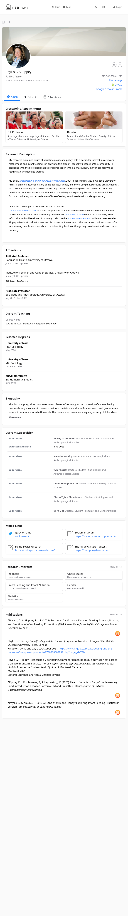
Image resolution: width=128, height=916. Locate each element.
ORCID (118, 84)
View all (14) (116, 614)
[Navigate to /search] (96, 7)
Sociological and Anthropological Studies (27, 80)
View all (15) (116, 566)
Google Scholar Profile (109, 89)
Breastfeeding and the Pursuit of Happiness (42, 180)
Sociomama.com (75, 214)
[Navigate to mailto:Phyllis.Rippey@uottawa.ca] (114, 64)
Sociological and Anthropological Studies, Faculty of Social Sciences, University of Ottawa (33, 138)
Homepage (115, 80)
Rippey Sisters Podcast (79, 218)
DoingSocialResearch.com (23, 210)
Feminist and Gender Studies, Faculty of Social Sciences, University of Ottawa (91, 138)
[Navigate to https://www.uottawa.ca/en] (17, 7)
